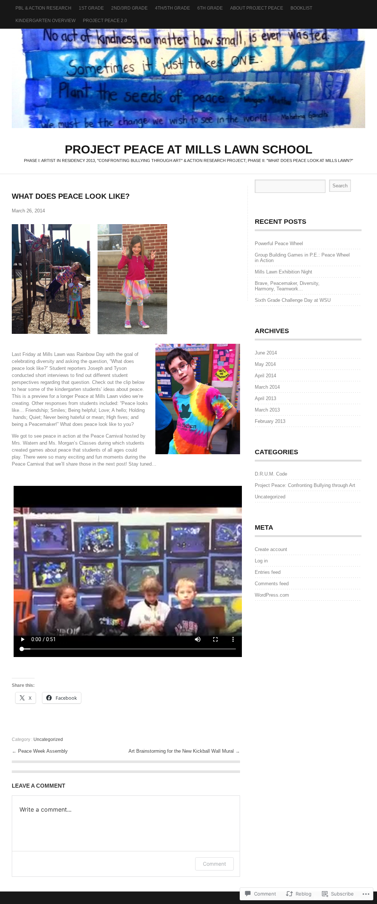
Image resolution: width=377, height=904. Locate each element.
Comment (214, 864)
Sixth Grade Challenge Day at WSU (293, 300)
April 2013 (265, 398)
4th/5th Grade (172, 8)
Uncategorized (48, 739)
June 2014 (266, 353)
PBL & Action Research (43, 8)
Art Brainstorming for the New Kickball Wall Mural (181, 751)
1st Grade (91, 8)
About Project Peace (256, 8)
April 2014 (265, 375)
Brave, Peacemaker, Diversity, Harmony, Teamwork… (287, 286)
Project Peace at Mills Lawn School (188, 78)
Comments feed (272, 583)
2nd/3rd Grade (129, 8)
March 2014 (267, 387)
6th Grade (210, 8)
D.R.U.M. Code (271, 474)
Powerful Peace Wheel (279, 243)
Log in (261, 561)
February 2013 (270, 421)
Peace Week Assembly (43, 751)
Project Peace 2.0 (105, 20)
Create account (271, 549)
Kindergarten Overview (45, 20)
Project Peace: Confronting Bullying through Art (305, 485)
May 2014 (265, 364)
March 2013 (267, 410)
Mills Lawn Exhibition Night (283, 272)
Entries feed (268, 572)
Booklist (301, 8)
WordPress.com (272, 595)
